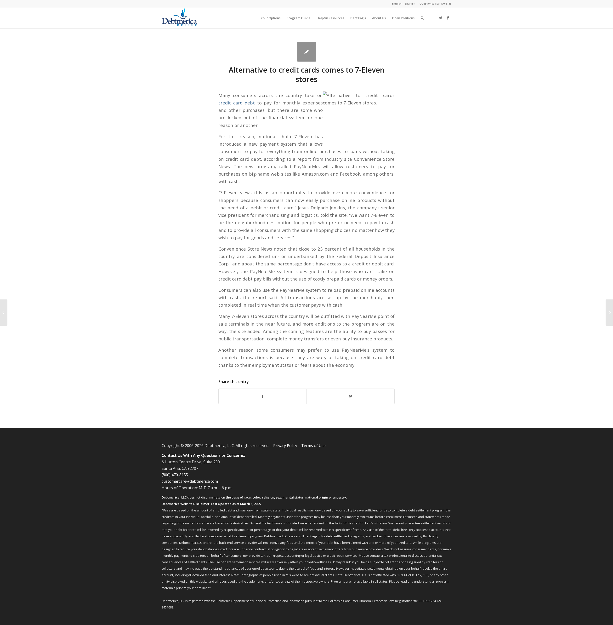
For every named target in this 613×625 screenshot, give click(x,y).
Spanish (410, 3)
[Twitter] (440, 17)
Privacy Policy (285, 445)
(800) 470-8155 (175, 474)
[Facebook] (447, 17)
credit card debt (236, 103)
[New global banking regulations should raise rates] (3, 312)
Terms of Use (313, 445)
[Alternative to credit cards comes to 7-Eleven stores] (306, 52)
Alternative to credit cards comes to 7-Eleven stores (307, 74)
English (397, 3)
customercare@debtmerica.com (190, 481)
